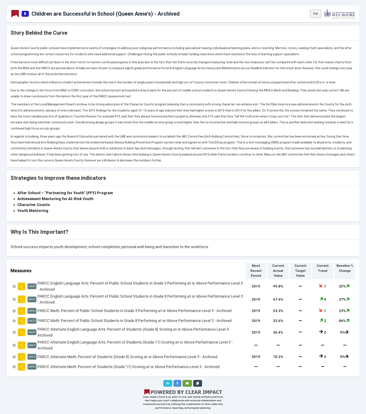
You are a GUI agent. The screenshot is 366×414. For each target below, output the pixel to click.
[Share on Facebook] (177, 383)
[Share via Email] (187, 383)
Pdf (315, 13)
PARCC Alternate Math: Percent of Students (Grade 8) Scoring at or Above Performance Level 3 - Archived (127, 357)
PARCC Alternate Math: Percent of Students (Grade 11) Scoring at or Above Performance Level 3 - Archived (128, 366)
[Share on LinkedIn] (167, 383)
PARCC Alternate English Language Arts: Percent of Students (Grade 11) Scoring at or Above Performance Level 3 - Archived (135, 345)
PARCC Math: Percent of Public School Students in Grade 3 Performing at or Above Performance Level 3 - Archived (134, 310)
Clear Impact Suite (154, 397)
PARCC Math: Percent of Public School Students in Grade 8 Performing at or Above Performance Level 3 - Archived (134, 320)
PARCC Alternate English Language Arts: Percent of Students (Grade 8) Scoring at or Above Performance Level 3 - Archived (134, 332)
